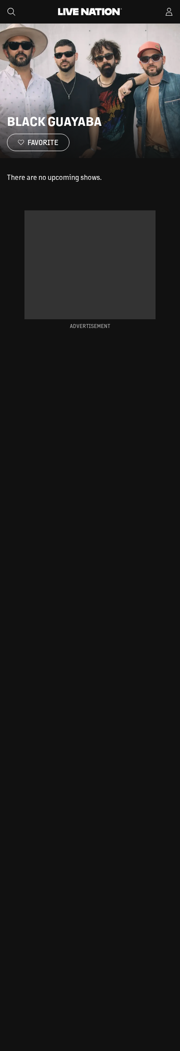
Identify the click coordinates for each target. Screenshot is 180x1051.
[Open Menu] (169, 12)
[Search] (11, 12)
